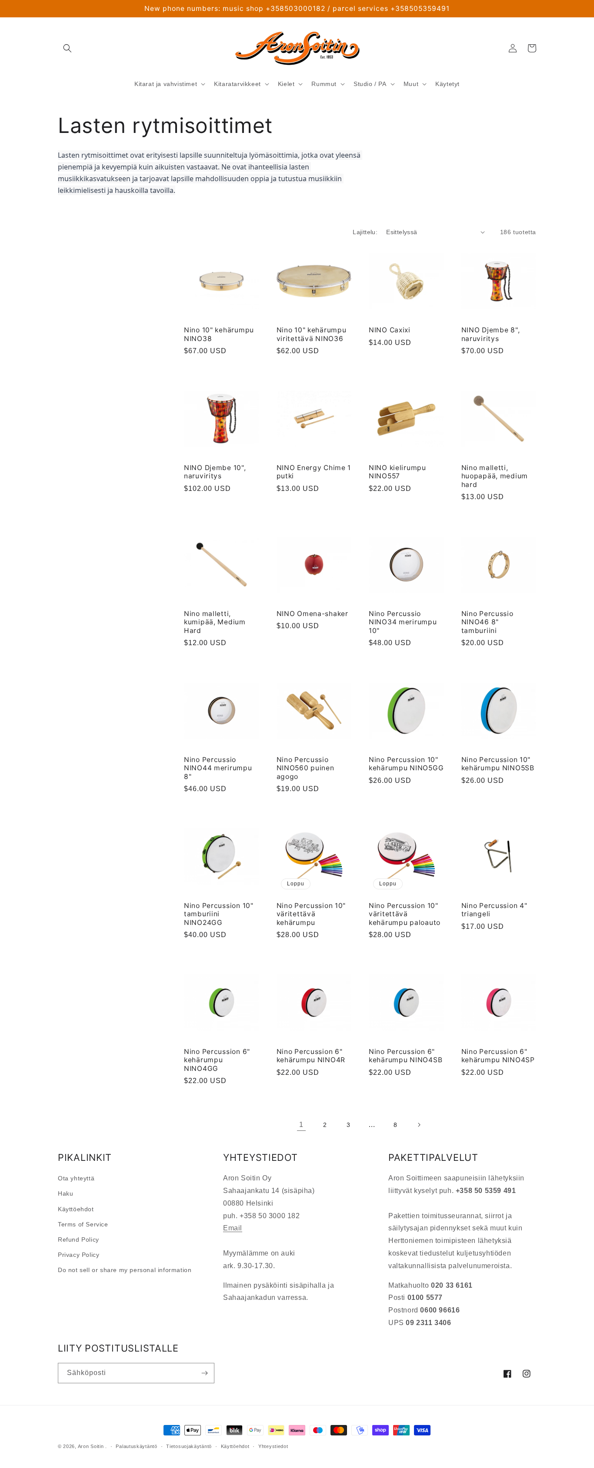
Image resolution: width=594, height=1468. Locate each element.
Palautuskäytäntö (136, 1446)
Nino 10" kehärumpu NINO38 (219, 334)
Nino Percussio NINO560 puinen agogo (305, 768)
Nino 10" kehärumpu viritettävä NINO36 (312, 334)
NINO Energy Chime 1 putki (314, 472)
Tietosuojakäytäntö (189, 1446)
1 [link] (301, 1124)
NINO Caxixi (389, 330)
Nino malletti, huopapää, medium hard (494, 476)
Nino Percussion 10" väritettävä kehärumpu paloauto (404, 914)
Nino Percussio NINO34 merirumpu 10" (403, 622)
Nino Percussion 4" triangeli (494, 909)
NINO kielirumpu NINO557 (397, 472)
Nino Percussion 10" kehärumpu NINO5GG (406, 764)
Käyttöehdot (76, 1209)
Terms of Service (83, 1224)
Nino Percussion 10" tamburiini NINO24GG (219, 914)
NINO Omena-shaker (312, 614)
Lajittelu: (365, 232)
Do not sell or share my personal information (124, 1269)
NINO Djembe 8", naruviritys (490, 334)
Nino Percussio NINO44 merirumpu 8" (218, 768)
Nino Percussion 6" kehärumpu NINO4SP (498, 1055)
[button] (67, 48)
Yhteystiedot (273, 1446)
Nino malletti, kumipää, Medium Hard (215, 622)
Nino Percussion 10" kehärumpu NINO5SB (497, 764)
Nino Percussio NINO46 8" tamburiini (487, 622)
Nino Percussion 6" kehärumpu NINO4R (311, 1055)
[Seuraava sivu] (418, 1124)
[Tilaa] (204, 1373)
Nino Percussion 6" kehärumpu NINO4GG (217, 1060)
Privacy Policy (78, 1254)
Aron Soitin (91, 1446)
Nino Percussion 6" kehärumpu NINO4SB (405, 1055)
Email (232, 1228)
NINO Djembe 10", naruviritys (215, 472)
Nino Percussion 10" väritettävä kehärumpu (311, 914)
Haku (65, 1193)
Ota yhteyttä (76, 1178)
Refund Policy (78, 1239)
